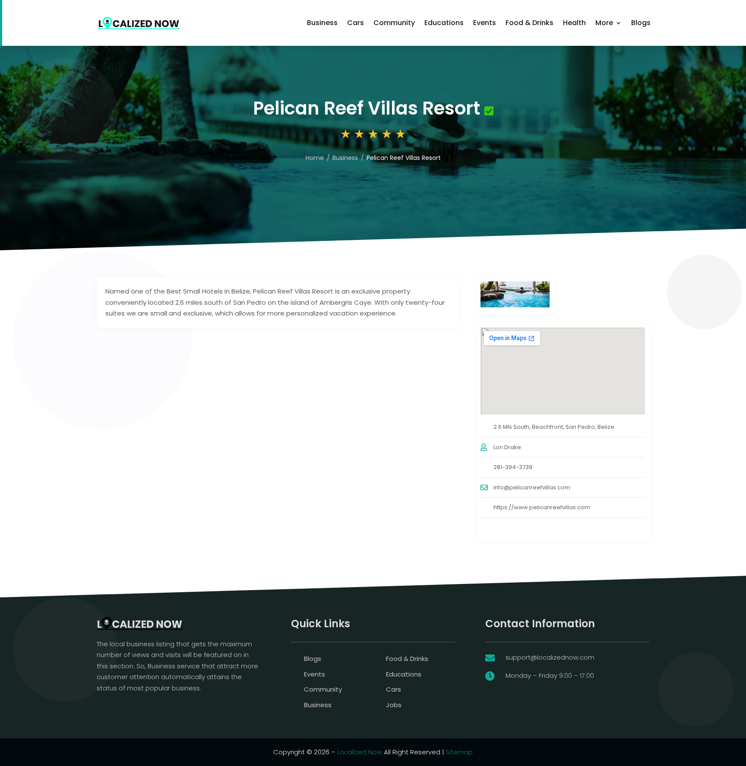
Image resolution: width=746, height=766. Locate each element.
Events (484, 23)
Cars (355, 23)
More (604, 23)
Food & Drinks (529, 23)
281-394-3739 (512, 467)
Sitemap (459, 751)
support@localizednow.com (550, 657)
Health (574, 23)
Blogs (641, 23)
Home (315, 157)
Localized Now (359, 751)
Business (322, 23)
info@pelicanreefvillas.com (531, 487)
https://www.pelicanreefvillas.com (541, 507)
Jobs (393, 704)
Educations (444, 23)
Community (394, 23)
